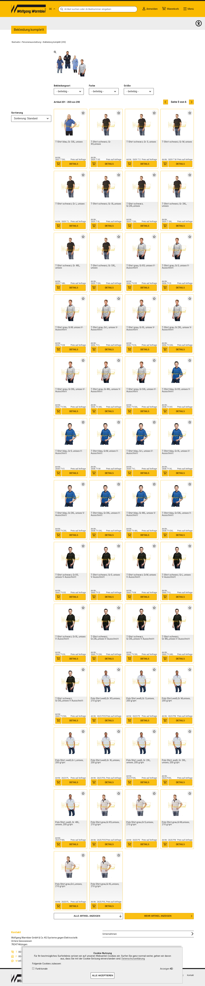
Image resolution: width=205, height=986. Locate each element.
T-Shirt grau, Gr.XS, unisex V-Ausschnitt (140, 266)
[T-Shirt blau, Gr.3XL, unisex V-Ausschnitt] (106, 496)
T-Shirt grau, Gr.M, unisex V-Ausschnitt (69, 328)
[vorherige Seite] (165, 102)
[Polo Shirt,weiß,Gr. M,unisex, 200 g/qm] (177, 681)
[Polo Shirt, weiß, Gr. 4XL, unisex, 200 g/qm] (70, 805)
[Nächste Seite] (191, 102)
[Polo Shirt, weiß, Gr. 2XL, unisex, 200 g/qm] (141, 743)
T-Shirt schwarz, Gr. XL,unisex (106, 203)
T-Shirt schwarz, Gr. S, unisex (141, 141)
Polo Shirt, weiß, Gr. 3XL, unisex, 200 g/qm (174, 761)
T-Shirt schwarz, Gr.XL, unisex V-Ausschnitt (70, 637)
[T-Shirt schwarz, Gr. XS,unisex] (106, 124)
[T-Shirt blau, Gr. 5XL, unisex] (70, 124)
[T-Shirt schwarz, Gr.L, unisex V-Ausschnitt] (177, 557)
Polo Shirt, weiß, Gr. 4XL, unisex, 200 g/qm (67, 823)
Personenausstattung (31, 42)
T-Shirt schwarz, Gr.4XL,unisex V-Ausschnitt (176, 637)
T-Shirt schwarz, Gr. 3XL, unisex (174, 204)
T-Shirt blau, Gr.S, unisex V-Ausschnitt (68, 452)
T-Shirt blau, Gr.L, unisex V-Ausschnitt (139, 452)
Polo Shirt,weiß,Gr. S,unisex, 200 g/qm (140, 699)
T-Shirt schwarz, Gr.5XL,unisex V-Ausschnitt (69, 699)
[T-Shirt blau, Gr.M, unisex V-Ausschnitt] (106, 434)
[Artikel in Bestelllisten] (83, 112)
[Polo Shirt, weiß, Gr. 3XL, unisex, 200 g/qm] (177, 743)
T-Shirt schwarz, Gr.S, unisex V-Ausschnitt (105, 575)
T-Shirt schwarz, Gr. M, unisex (177, 141)
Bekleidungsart (62, 85)
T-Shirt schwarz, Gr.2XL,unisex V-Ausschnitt (105, 637)
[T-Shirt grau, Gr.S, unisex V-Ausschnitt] (177, 248)
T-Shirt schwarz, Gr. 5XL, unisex (103, 266)
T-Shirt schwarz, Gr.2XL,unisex (134, 204)
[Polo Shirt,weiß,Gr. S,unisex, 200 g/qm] (141, 681)
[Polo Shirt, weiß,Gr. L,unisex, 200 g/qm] (70, 743)
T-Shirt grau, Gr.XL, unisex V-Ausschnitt (140, 328)
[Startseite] (28, 9)
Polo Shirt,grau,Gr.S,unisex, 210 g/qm (140, 823)
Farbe (92, 85)
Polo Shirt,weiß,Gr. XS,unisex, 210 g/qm (105, 699)
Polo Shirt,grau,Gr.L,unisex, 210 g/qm (68, 885)
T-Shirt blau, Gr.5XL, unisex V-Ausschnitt (177, 514)
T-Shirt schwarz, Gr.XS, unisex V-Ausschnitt (67, 575)
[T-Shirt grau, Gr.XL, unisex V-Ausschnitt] (141, 310)
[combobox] (31, 118)
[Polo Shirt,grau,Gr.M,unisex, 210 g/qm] (177, 805)
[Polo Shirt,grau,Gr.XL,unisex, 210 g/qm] (106, 867)
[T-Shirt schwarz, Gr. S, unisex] (141, 124)
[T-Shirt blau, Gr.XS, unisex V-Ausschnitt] (177, 372)
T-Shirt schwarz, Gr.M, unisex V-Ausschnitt (141, 575)
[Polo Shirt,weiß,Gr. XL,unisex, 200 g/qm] (106, 743)
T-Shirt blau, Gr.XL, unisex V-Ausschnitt (176, 452)
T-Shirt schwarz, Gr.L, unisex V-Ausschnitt (176, 575)
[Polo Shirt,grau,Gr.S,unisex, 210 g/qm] (141, 805)
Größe (127, 85)
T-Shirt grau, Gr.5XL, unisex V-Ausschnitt (141, 390)
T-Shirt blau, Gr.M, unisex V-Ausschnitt (105, 452)
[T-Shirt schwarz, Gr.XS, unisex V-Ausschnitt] (70, 557)
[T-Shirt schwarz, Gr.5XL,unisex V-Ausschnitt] (70, 681)
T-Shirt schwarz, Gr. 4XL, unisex (67, 266)
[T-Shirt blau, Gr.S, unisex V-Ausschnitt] (70, 434)
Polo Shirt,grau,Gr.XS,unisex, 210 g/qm (105, 823)
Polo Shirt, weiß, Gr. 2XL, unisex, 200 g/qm (138, 761)
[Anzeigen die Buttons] (198, 23)
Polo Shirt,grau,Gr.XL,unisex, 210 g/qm (105, 885)
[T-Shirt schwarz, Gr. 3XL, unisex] (177, 186)
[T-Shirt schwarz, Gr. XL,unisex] (106, 186)
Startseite (16, 42)
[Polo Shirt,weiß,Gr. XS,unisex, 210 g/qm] (106, 681)
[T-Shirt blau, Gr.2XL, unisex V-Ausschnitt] (70, 496)
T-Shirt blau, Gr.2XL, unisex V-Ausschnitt (70, 514)
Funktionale (42, 968)
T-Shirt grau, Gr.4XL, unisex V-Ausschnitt (106, 390)
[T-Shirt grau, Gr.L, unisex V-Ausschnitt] (106, 310)
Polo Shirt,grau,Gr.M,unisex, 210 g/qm (176, 823)
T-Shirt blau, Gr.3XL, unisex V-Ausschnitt (105, 514)
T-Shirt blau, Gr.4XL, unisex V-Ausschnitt (141, 514)
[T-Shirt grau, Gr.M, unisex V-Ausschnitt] (70, 310)
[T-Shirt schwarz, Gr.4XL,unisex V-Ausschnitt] (177, 619)
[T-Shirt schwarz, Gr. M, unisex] (177, 124)
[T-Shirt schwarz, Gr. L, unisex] (70, 186)
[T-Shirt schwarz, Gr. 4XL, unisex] (70, 248)
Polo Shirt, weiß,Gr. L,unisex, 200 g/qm (69, 761)
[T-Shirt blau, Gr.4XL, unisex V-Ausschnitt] (141, 496)
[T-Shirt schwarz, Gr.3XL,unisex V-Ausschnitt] (141, 619)
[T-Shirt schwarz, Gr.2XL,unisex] (141, 186)
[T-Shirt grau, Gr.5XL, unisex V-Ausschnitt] (141, 372)
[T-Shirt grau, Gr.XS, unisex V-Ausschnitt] (141, 248)
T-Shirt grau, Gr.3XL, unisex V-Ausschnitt (70, 390)
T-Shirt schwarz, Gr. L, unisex (70, 203)
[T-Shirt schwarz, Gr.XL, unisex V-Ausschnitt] (70, 619)
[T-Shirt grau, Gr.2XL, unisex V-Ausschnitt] (177, 310)
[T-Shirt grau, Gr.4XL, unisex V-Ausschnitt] (106, 372)
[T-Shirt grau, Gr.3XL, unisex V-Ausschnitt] (70, 372)
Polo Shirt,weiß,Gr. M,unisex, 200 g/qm (176, 699)
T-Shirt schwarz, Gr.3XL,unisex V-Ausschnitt (140, 637)
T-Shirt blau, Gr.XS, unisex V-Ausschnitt (176, 390)
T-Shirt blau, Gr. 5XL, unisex (69, 141)
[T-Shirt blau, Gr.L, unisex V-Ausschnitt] (141, 434)
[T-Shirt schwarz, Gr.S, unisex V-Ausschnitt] (106, 557)
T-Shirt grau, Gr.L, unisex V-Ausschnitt (104, 328)
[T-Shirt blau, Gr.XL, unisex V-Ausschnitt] (177, 434)
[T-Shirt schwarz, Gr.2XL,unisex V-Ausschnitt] (106, 619)
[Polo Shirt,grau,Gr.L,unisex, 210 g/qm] (70, 867)
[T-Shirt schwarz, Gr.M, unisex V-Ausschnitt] (141, 557)
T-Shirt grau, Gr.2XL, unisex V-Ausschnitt (177, 328)
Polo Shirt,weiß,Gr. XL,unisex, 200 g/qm (105, 761)
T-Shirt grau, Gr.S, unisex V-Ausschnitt (175, 266)
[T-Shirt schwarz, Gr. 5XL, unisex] (106, 248)
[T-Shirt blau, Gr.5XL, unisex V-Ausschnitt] (177, 496)
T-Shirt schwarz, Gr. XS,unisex (101, 142)
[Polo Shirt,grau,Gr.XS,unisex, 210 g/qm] (106, 805)
